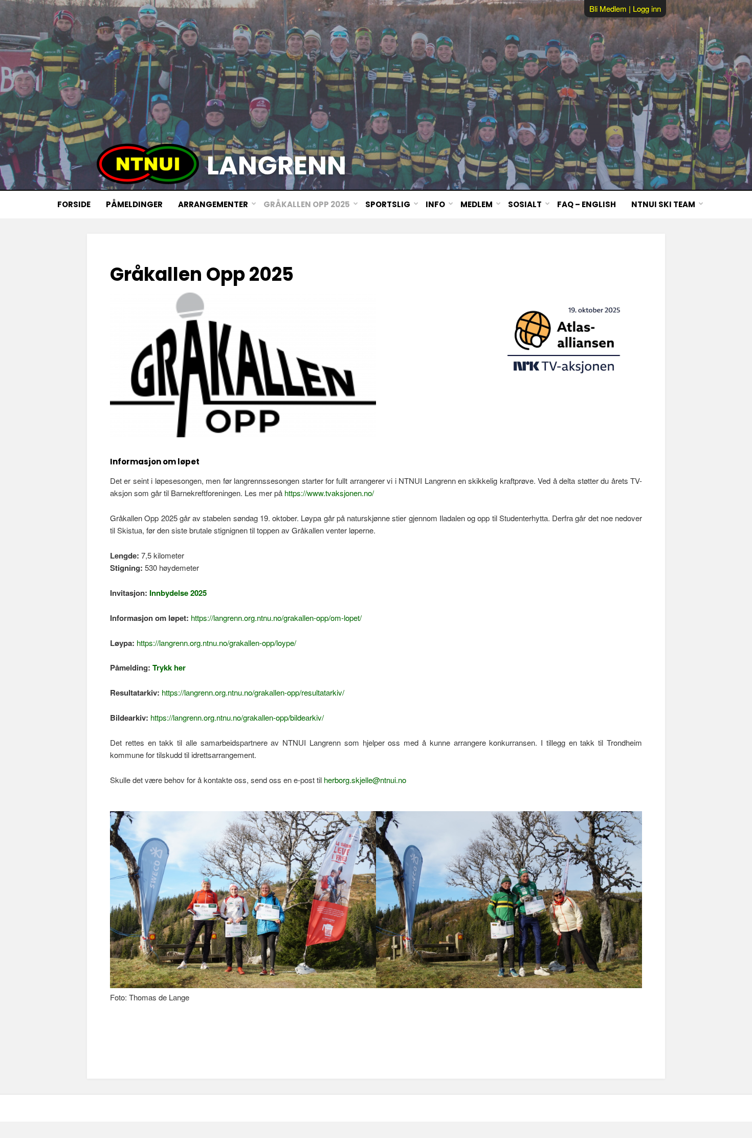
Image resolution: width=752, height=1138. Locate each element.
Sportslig (387, 204)
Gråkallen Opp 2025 (306, 204)
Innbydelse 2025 (178, 592)
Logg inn (647, 8)
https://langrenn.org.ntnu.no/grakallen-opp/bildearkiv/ (237, 717)
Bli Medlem (608, 8)
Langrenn (276, 165)
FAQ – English (586, 204)
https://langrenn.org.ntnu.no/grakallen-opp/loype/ (216, 642)
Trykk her (169, 667)
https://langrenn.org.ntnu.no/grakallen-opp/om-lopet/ (276, 617)
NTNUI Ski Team (663, 204)
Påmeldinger (134, 204)
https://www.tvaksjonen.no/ (329, 492)
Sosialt (525, 204)
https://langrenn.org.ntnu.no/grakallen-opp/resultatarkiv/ (253, 692)
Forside (74, 204)
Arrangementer (213, 204)
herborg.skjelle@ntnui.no (365, 779)
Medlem (476, 204)
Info (435, 204)
